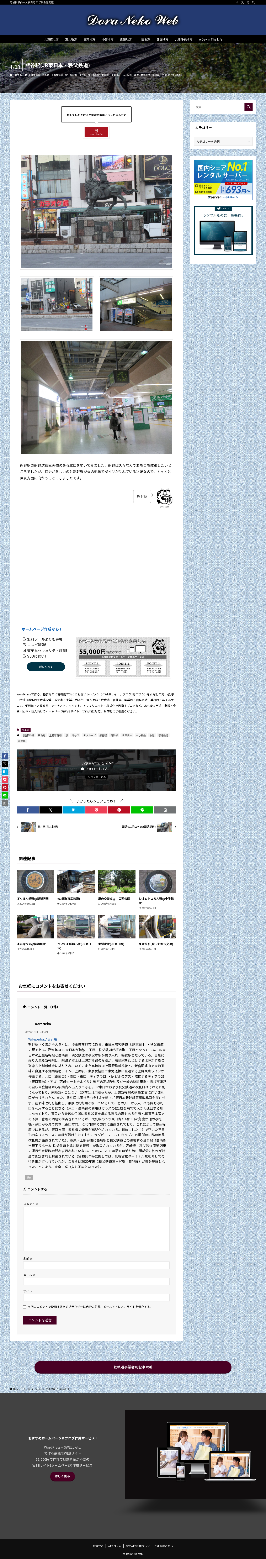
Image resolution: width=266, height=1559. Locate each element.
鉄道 (136, 75)
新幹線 (105, 75)
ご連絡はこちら (163, 1546)
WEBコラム (114, 1546)
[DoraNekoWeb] (133, 20)
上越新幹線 (57, 75)
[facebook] (237, 2)
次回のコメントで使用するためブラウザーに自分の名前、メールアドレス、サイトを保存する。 (90, 1306)
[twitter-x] (242, 2)
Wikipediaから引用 (42, 1039)
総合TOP (98, 1546)
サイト (27, 1291)
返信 (29, 1177)
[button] (28, 809)
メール (29, 1275)
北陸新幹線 (34, 75)
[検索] (253, 2)
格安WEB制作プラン (138, 1546)
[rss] (248, 2)
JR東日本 (115, 75)
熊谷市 (73, 75)
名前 (28, 1258)
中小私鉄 (127, 75)
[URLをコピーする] (165, 809)
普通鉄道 (145, 75)
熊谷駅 (96, 75)
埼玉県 (18, 75)
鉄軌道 (45, 75)
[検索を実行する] (248, 107)
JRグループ (84, 75)
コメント (30, 1203)
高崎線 (155, 75)
